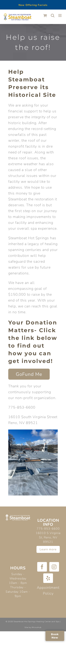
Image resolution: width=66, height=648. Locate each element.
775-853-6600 (48, 529)
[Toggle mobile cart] (45, 15)
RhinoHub (36, 627)
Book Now (55, 635)
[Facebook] (42, 567)
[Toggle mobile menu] (60, 15)
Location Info (48, 522)
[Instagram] (54, 567)
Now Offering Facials (33, 5)
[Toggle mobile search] (53, 15)
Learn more (48, 549)
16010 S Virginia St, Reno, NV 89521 (48, 537)
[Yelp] (48, 578)
